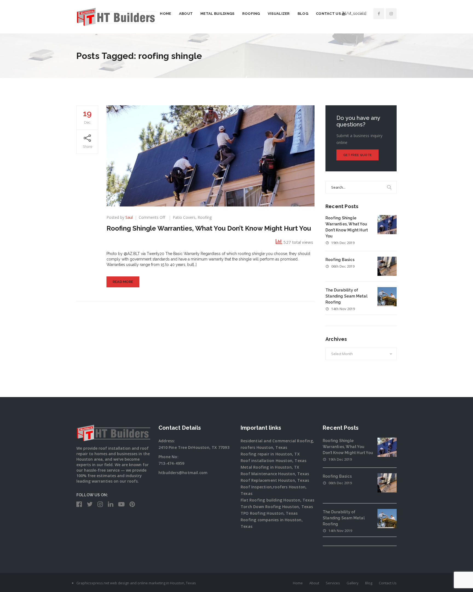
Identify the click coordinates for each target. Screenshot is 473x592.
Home (165, 14)
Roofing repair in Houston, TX (270, 454)
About (186, 14)
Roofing (251, 14)
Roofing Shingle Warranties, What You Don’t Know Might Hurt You (208, 228)
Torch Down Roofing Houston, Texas (277, 506)
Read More (123, 282)
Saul (129, 217)
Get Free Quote (357, 155)
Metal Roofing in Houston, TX (270, 467)
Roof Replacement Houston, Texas (275, 480)
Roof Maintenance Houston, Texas (275, 473)
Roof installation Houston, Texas (273, 460)
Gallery (353, 582)
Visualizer (279, 14)
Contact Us (328, 14)
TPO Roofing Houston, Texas (269, 513)
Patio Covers (184, 217)
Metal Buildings (217, 14)
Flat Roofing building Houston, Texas (277, 500)
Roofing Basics (339, 259)
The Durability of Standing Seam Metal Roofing (346, 296)
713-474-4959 (171, 463)
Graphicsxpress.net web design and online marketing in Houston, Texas (136, 582)
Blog (303, 14)
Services (333, 582)
